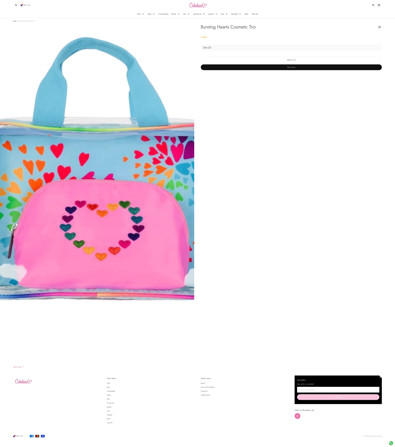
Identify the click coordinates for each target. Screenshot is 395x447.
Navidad (234, 14)
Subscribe (338, 397)
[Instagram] (297, 416)
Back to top (17, 366)
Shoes (174, 14)
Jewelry (211, 14)
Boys (149, 14)
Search (203, 383)
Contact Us (204, 391)
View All (255, 14)
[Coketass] (197, 5)
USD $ (25, 5)
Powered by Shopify (376, 436)
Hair (184, 14)
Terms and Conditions (208, 387)
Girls (139, 14)
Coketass (367, 436)
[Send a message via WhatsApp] (391, 443)
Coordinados (163, 14)
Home (14, 21)
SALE (246, 14)
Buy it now (291, 67)
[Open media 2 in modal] (97, 169)
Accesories (197, 14)
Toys (222, 14)
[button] (16, 5)
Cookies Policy (205, 395)
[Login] (373, 5)
